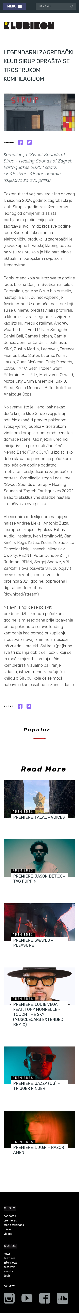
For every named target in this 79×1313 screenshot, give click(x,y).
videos (8, 1234)
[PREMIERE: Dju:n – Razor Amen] (39, 1129)
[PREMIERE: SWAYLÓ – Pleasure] (39, 922)
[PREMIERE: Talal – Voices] (39, 799)
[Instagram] (9, 1299)
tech (7, 1276)
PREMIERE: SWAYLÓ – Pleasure (33, 943)
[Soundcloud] (62, 1299)
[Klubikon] (29, 26)
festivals (9, 1267)
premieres (23, 811)
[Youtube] (26, 1299)
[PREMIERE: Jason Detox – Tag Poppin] (39, 858)
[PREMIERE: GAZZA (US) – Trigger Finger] (39, 1065)
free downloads (14, 1225)
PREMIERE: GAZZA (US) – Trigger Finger (36, 1086)
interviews (10, 1262)
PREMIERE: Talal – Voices (39, 817)
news (7, 1254)
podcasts (10, 1216)
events (8, 1271)
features (9, 1258)
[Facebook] (44, 1299)
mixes (8, 1229)
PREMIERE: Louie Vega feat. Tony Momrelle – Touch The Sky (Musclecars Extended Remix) (38, 1014)
